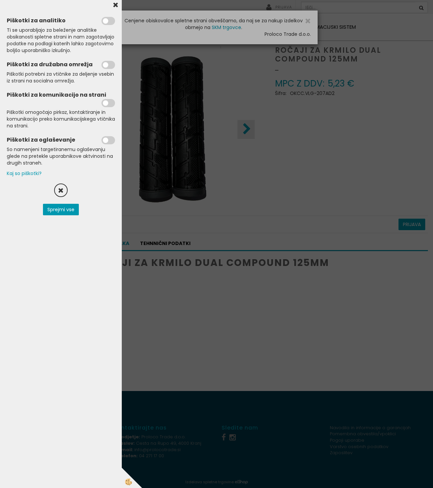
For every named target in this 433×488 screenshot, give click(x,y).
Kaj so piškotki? (24, 173)
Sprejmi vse (60, 209)
